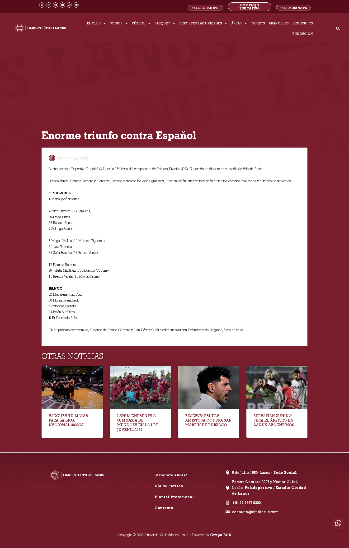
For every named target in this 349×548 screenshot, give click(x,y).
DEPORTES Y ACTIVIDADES (200, 23)
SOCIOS (116, 23)
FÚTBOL (138, 23)
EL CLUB (94, 23)
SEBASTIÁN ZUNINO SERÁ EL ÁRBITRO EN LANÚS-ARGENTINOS (274, 420)
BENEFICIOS (302, 23)
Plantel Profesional (174, 497)
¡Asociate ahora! (171, 475)
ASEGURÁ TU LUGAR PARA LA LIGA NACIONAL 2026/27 (68, 420)
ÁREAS (236, 23)
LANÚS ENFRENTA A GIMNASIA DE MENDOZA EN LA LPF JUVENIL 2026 (137, 422)
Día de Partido (169, 486)
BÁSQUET (162, 23)
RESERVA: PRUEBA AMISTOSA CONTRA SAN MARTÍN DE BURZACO (208, 420)
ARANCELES (279, 23)
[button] (338, 28)
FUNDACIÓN (302, 34)
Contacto (164, 508)
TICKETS (258, 23)
